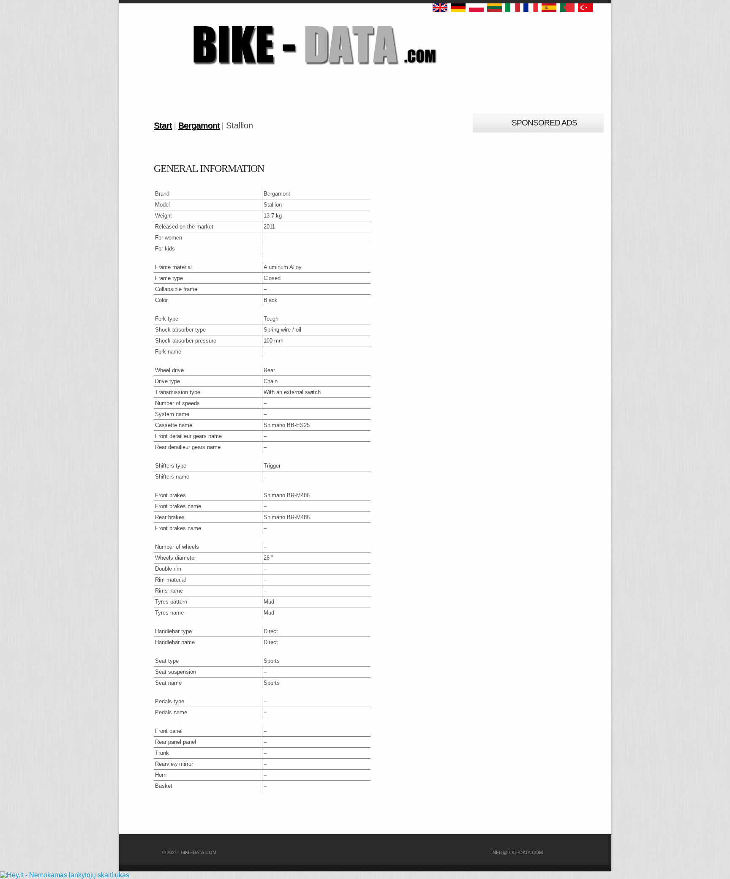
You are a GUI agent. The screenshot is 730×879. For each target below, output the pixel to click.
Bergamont (199, 126)
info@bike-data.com (517, 852)
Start (163, 126)
